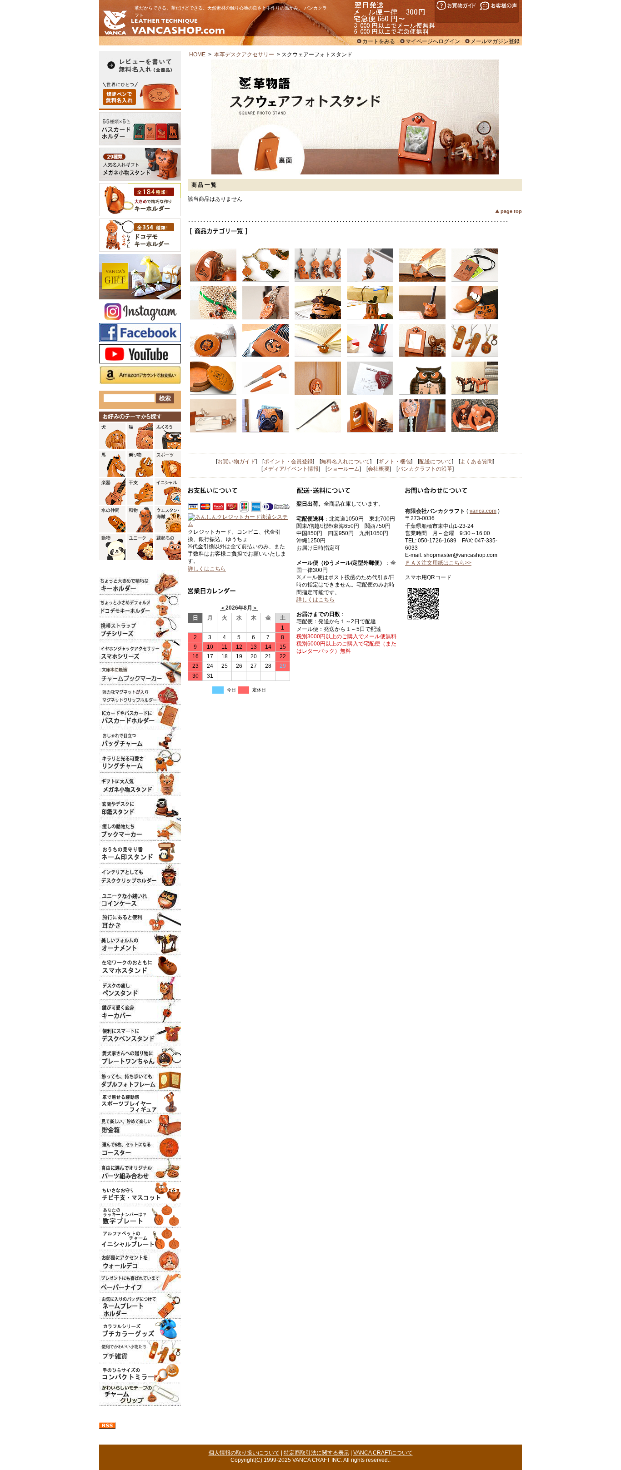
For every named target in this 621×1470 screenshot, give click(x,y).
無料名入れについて (345, 461)
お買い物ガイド (236, 461)
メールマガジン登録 (495, 41)
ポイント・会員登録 (288, 461)
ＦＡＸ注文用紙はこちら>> (438, 563)
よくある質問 (476, 461)
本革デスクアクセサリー (244, 54)
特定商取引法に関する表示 (316, 1453)
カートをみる (378, 41)
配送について (435, 461)
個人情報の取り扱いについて (244, 1453)
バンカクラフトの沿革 (425, 469)
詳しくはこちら (207, 569)
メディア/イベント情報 (291, 469)
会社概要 (379, 469)
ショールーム (343, 469)
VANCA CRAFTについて (383, 1453)
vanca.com (483, 511)
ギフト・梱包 (394, 461)
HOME (197, 54)
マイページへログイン (433, 41)
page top (511, 211)
